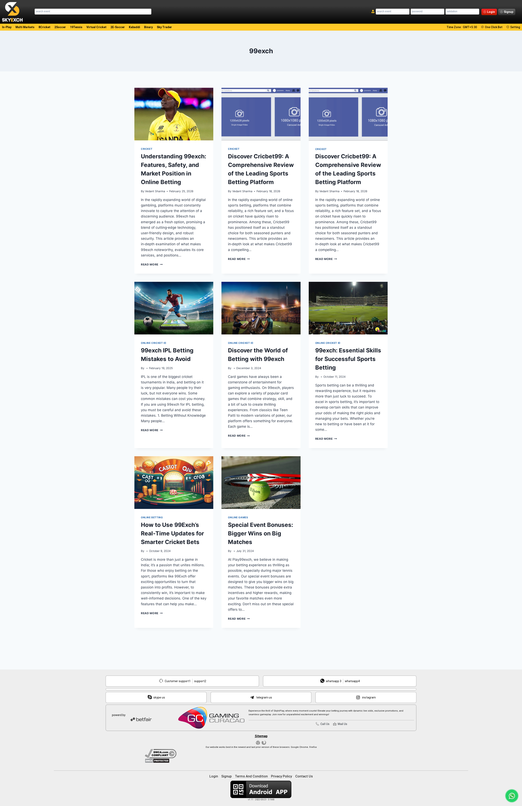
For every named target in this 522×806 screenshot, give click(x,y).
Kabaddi (134, 27)
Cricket (146, 148)
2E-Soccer (118, 27)
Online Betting (152, 517)
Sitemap (261, 736)
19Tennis (76, 27)
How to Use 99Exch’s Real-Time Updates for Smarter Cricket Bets (172, 533)
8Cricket (44, 27)
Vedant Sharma (155, 191)
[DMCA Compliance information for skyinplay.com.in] (261, 753)
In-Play (6, 27)
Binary (148, 27)
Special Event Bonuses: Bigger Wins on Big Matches (260, 533)
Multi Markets (24, 27)
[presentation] (173, 114)
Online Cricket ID (153, 342)
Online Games (238, 517)
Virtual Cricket (96, 27)
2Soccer (60, 27)
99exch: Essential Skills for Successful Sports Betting (348, 359)
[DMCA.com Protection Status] (261, 760)
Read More (152, 264)
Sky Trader (164, 27)
